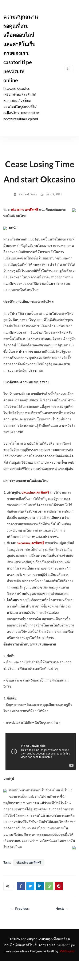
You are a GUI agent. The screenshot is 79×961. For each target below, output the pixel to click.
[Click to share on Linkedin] (40, 886)
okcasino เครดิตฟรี (25, 209)
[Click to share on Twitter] (30, 886)
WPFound (67, 951)
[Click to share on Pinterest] (59, 886)
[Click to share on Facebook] (21, 886)
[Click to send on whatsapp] (49, 886)
